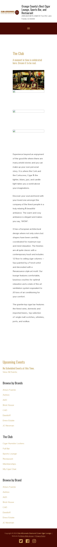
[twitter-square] (22, 541)
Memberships (9, 464)
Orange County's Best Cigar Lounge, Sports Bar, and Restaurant (36, 9)
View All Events (10, 372)
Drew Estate (8, 420)
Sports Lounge (10, 453)
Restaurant (8, 459)
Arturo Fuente (9, 390)
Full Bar (6, 448)
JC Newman (8, 425)
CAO (5, 410)
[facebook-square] (28, 541)
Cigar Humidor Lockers (13, 443)
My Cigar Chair (9, 469)
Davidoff (7, 415)
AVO (5, 400)
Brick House (8, 405)
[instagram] (35, 541)
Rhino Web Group (27, 536)
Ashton (6, 395)
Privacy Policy (40, 536)
